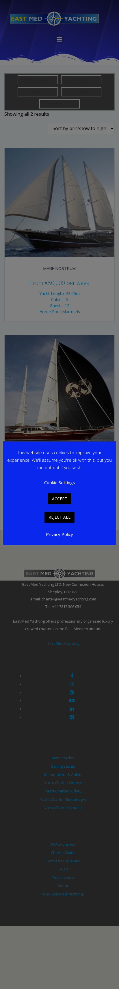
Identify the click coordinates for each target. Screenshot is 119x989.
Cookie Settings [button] (59, 482)
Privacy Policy (59, 534)
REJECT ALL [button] (59, 517)
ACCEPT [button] (59, 498)
